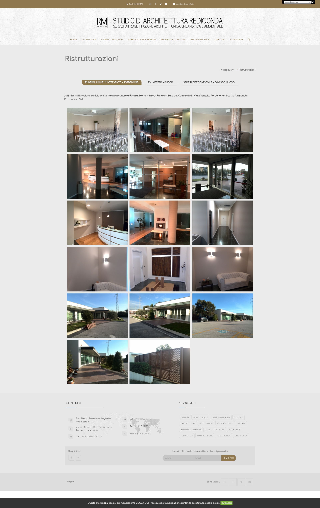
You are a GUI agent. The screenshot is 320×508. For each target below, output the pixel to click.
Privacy (70, 482)
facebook (71, 458)
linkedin (78, 458)
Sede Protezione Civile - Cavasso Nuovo (209, 82)
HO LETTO (226, 503)
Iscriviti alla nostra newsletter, (200, 451)
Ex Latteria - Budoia (160, 82)
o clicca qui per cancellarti (218, 451)
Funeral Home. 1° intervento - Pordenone (111, 82)
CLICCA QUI (142, 503)
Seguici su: (74, 451)
